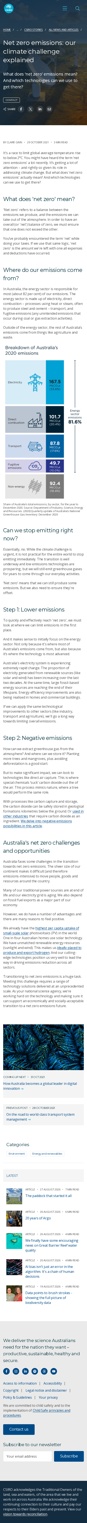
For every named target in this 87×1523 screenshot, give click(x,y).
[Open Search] (77, 8)
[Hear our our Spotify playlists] (34, 1371)
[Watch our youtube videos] (53, 1371)
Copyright (11, 1390)
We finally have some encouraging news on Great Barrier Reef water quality (51, 1245)
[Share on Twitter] (30, 109)
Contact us (19, 1429)
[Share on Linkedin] (40, 109)
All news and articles (64, 30)
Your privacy (48, 1397)
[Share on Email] (49, 109)
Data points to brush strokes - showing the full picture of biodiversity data (48, 1297)
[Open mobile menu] (65, 8)
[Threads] (44, 1371)
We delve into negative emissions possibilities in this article (37, 823)
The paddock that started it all (48, 1195)
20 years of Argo (38, 1218)
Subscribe (69, 1456)
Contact (11, 100)
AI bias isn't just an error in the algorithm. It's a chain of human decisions (49, 1271)
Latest (12, 1176)
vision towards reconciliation (25, 1514)
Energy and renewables (47, 1153)
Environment (17, 1153)
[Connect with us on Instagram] (16, 1371)
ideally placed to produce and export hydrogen (42, 950)
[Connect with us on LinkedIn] (25, 1371)
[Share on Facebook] (21, 109)
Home (7, 30)
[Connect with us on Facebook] (6, 1371)
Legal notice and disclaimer (46, 1390)
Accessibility (53, 1383)
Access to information (20, 1383)
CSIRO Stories (33, 30)
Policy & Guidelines (17, 1397)
